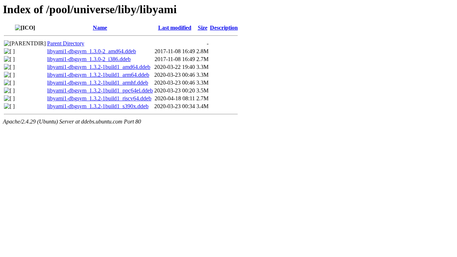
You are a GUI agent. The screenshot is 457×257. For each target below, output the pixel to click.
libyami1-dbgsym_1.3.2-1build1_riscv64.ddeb (99, 98)
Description (224, 28)
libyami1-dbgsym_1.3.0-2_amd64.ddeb (91, 51)
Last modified (174, 28)
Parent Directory (65, 43)
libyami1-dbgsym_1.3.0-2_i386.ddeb (89, 59)
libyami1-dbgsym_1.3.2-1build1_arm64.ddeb (98, 75)
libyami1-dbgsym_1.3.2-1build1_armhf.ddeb (97, 83)
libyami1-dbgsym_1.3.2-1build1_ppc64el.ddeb (100, 90)
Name (100, 28)
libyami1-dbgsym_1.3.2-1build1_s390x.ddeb (98, 106)
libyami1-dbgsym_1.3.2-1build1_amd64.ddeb (98, 67)
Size (202, 28)
